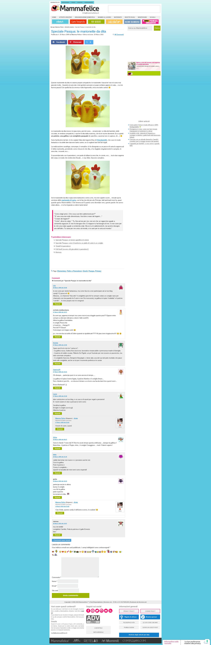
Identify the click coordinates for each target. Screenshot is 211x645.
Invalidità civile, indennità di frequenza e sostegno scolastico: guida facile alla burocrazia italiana (145, 135)
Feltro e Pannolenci (74, 271)
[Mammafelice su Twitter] (97, 612)
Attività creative (65, 17)
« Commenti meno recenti (61, 540)
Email (54, 586)
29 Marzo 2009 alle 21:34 (60, 456)
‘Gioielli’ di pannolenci (63, 246)
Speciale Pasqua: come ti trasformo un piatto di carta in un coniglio (79, 243)
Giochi (85, 271)
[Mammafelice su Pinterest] (93, 612)
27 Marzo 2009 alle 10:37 (60, 312)
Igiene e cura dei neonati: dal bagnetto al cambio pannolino (148, 63)
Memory (58, 252)
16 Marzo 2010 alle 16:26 (62, 506)
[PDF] (96, 21)
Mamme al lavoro (104, 17)
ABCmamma (65, 2)
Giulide (55, 343)
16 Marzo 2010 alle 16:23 (60, 481)
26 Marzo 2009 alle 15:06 (60, 287)
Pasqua (91, 271)
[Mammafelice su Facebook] (88, 612)
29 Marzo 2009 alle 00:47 (60, 439)
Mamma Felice (76, 34)
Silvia (55, 437)
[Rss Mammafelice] (110, 612)
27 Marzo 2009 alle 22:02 (62, 422)
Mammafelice (55, 2)
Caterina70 (56, 370)
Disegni (79, 2)
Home (54, 17)
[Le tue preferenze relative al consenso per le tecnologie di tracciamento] (207, 641)
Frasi (73, 2)
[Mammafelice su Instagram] (101, 612)
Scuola (152, 17)
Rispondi (57, 304)
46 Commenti (119, 34)
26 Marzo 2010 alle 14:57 (60, 523)
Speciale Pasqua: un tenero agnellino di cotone (72, 240)
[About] (59, 21)
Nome (54, 581)
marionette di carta (68, 200)
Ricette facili (130, 17)
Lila (54, 285)
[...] (137, 68)
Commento (56, 577)
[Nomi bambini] (132, 21)
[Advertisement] (134, 9)
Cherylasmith (102, 140)
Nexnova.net (143, 602)
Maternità (118, 17)
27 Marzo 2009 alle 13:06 (60, 345)
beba (54, 454)
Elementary (61, 271)
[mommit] (93, 624)
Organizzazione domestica (85, 17)
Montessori (142, 17)
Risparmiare (89, 2)
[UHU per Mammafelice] (150, 21)
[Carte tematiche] (77, 21)
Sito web (55, 590)
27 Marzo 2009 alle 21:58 (60, 396)
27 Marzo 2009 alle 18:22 (60, 372)
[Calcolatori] (114, 21)
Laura (55, 394)
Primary (98, 271)
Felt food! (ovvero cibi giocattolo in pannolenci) (71, 249)
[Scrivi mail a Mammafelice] (106, 612)
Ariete (76, 418)
